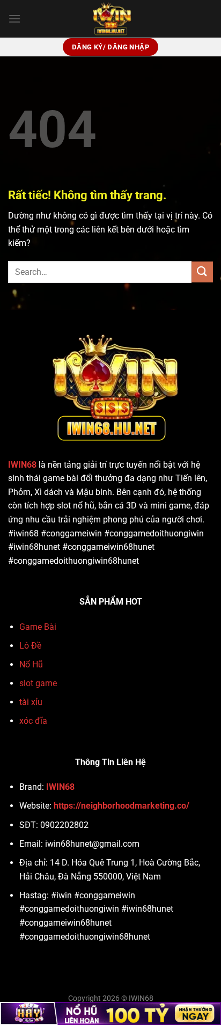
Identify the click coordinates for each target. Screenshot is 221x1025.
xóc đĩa (33, 721)
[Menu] (14, 18)
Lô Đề (30, 646)
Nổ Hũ (31, 664)
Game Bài (37, 627)
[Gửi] (202, 271)
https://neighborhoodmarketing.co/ (121, 806)
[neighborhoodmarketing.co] (110, 19)
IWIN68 (22, 465)
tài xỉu (30, 702)
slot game (38, 683)
